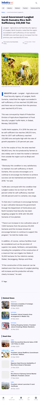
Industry (9, 8)
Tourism (25, 8)
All (3, 8)
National (17, 8)
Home (3, 12)
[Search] (36, 3)
